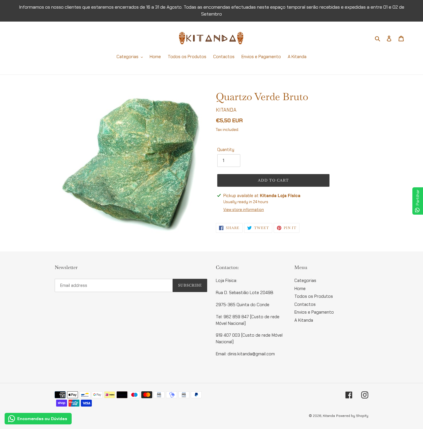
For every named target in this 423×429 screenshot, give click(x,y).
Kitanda (329, 415)
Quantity (225, 149)
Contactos (305, 304)
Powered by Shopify (352, 415)
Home (300, 288)
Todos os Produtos (313, 296)
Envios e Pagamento (314, 312)
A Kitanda (303, 320)
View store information (243, 209)
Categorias (305, 280)
